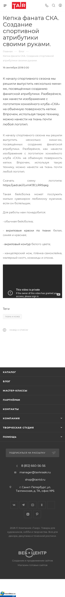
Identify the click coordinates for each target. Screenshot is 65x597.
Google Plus (51, 505)
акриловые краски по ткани (28, 230)
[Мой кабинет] (60, 5)
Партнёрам (11, 399)
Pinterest (37, 514)
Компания (11, 418)
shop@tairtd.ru (35, 479)
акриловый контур (17, 244)
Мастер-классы (15, 390)
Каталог (9, 372)
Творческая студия (18, 427)
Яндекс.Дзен (28, 514)
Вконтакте (14, 505)
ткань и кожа (12, 316)
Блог (6, 381)
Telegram (23, 505)
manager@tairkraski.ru (35, 472)
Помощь (9, 436)
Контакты (11, 409)
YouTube (32, 505)
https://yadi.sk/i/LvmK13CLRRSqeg (25, 185)
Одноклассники (42, 505)
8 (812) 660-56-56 (33, 465)
